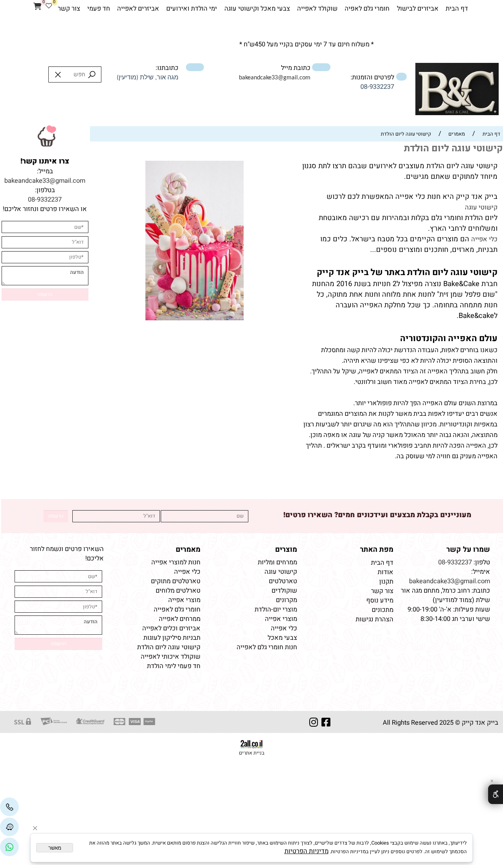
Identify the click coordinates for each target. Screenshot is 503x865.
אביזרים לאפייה (138, 8)
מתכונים (382, 610)
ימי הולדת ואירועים (191, 8)
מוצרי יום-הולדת (276, 609)
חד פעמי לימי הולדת (173, 666)
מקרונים (286, 600)
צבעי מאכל (282, 638)
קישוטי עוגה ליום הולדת (168, 647)
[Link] (9, 847)
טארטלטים (283, 581)
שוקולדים (284, 590)
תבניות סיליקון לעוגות (171, 638)
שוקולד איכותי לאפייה (170, 656)
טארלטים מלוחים (178, 590)
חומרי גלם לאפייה (177, 609)
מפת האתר (376, 549)
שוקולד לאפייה (317, 8)
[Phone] (9, 806)
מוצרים (286, 549)
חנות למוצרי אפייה (175, 562)
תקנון (385, 581)
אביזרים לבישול (418, 8)
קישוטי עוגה (481, 207)
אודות (384, 572)
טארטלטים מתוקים (174, 581)
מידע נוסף (379, 600)
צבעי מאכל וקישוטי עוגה (257, 8)
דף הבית (457, 8)
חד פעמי (98, 8)
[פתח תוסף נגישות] (495, 794)
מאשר (54, 848)
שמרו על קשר (468, 549)
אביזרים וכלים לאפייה (171, 628)
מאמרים (188, 549)
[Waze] (9, 826)
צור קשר (69, 8)
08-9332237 (377, 87)
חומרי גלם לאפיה (367, 8)
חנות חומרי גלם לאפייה (267, 647)
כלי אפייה (484, 239)
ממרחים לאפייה (179, 619)
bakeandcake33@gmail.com (44, 180)
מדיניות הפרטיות (307, 851)
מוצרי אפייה (281, 619)
